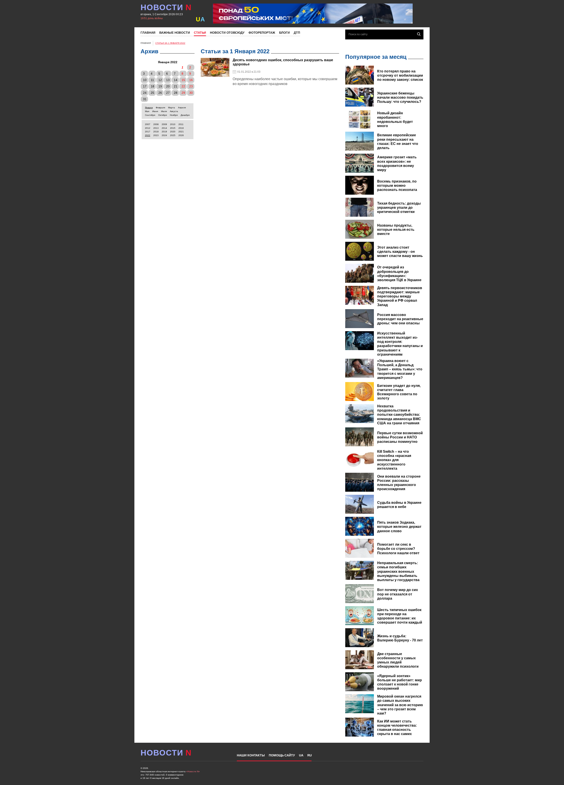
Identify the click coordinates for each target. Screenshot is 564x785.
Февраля (160, 107)
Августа (174, 111)
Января (149, 107)
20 (168, 86)
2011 (181, 124)
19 (160, 86)
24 (145, 92)
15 (183, 80)
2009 (164, 124)
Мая (147, 111)
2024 (164, 135)
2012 (147, 128)
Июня (155, 111)
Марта (171, 107)
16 (191, 80)
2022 (147, 135)
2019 (164, 131)
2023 (156, 135)
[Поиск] (418, 34)
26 (160, 92)
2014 (164, 128)
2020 (172, 131)
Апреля (182, 107)
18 (152, 86)
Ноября (174, 115)
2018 (156, 131)
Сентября (150, 115)
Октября (162, 115)
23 (191, 86)
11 (152, 80)
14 (175, 80)
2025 (172, 135)
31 (145, 99)
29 (183, 92)
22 (183, 86)
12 (160, 80)
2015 (172, 128)
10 (145, 80)
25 (152, 92)
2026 (181, 135)
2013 (156, 128)
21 (175, 86)
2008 (156, 124)
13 (168, 80)
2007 (147, 124)
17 (145, 86)
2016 (181, 128)
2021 (181, 131)
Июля (164, 111)
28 (175, 92)
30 (191, 92)
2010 (172, 124)
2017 (147, 131)
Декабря (185, 115)
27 (168, 92)
